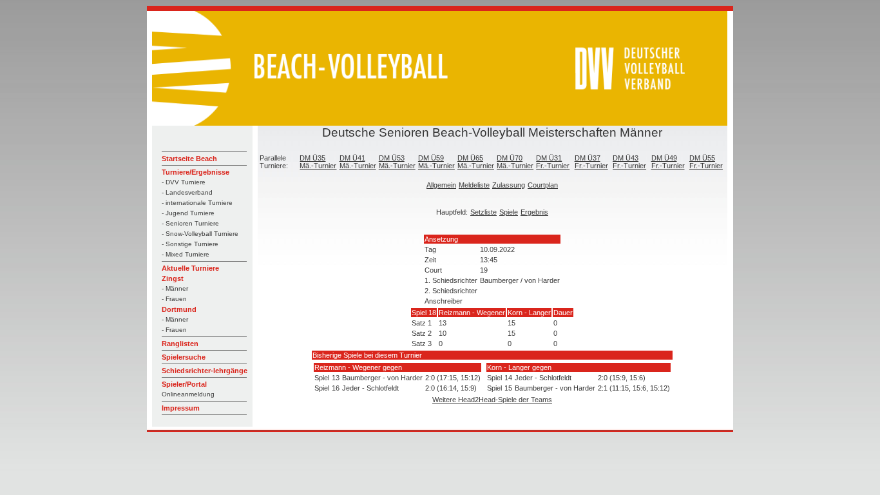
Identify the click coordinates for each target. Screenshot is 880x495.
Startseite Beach (189, 158)
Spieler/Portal (184, 384)
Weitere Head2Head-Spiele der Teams (492, 399)
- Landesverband (187, 192)
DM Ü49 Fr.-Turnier (668, 162)
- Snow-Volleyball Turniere (200, 233)
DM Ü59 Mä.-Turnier (436, 162)
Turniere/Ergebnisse (195, 172)
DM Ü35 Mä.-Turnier (318, 162)
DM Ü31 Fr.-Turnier (552, 162)
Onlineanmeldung (188, 394)
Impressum (181, 408)
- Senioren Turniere (190, 223)
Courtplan (543, 185)
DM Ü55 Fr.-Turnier (706, 162)
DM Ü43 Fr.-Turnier (629, 162)
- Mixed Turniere (185, 254)
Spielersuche (184, 357)
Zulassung (508, 185)
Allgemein (441, 185)
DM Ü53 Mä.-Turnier (397, 162)
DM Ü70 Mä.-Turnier (515, 162)
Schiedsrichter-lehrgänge (204, 370)
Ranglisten (180, 343)
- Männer (175, 288)
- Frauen (174, 298)
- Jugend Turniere (188, 213)
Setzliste (483, 212)
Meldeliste (474, 185)
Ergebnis (534, 212)
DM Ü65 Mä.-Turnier (475, 162)
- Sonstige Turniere (190, 244)
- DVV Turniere (184, 182)
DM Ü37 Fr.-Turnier (591, 162)
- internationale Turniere (197, 202)
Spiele (508, 212)
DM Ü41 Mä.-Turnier (358, 162)
